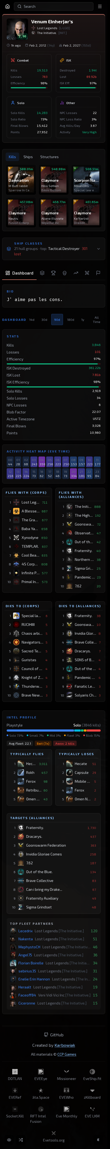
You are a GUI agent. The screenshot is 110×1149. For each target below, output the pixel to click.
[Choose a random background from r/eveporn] (21, 1140)
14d (31, 319)
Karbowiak (64, 1045)
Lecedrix (25, 931)
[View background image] (9, 1140)
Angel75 (25, 955)
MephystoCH (29, 947)
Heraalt (24, 987)
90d (57, 319)
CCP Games (66, 1054)
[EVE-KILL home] (7, 6)
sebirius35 (27, 971)
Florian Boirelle (31, 963)
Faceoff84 (27, 995)
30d (44, 319)
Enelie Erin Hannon (34, 979)
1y (82, 319)
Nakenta (25, 939)
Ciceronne (26, 1003)
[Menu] (100, 6)
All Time (96, 319)
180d (70, 319)
